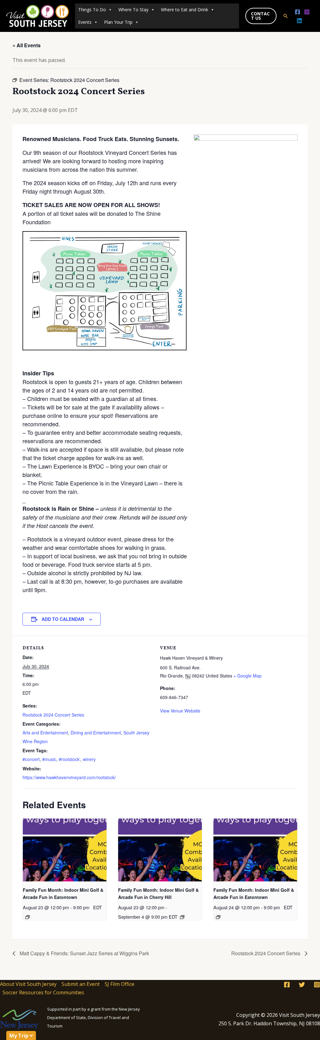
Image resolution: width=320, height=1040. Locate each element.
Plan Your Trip (118, 22)
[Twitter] (302, 985)
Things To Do (92, 10)
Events (85, 22)
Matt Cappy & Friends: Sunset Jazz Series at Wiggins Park (83, 953)
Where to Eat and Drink (184, 10)
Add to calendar (63, 619)
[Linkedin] (299, 20)
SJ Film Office (119, 984)
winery (89, 759)
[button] (261, 16)
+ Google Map (247, 675)
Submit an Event (81, 984)
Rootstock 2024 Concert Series (53, 715)
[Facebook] (297, 12)
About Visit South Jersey (28, 984)
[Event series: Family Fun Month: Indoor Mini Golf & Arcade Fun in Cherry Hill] (182, 917)
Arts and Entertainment (45, 732)
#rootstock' (69, 759)
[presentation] (65, 850)
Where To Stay (133, 10)
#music (49, 759)
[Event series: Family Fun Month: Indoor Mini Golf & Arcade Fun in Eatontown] (27, 917)
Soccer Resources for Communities (43, 992)
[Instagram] (307, 12)
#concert (31, 759)
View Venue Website (180, 711)
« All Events (26, 45)
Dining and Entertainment (96, 732)
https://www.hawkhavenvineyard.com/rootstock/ (69, 777)
